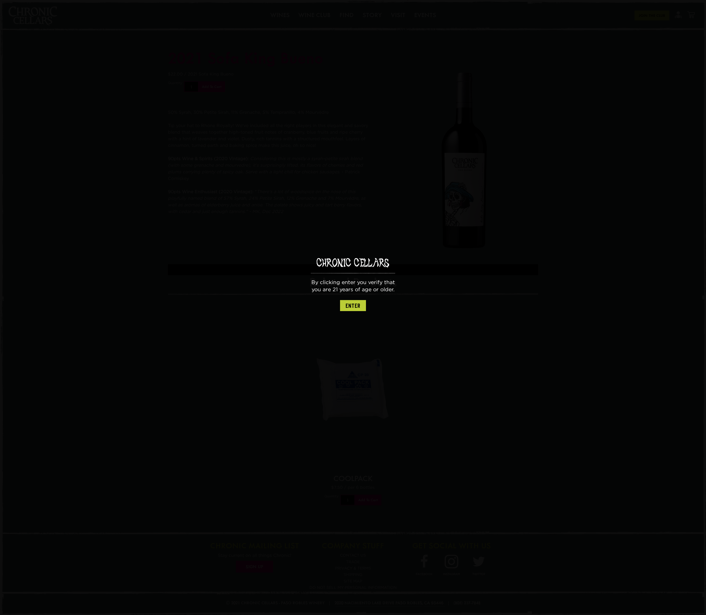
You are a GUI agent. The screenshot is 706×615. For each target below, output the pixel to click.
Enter (353, 306)
